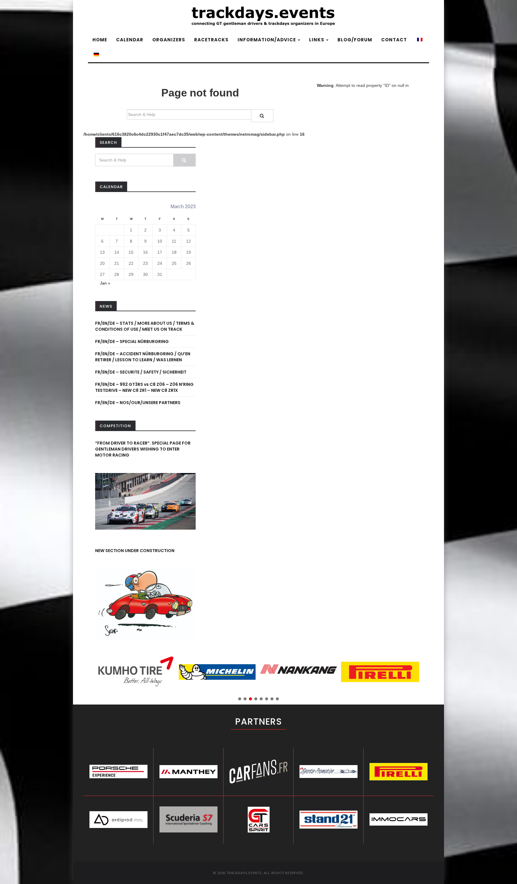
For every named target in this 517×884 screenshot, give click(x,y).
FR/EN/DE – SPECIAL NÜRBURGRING (132, 341)
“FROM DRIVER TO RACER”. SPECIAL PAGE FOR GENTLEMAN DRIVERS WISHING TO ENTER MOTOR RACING (143, 449)
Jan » (105, 283)
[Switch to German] (96, 54)
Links (317, 40)
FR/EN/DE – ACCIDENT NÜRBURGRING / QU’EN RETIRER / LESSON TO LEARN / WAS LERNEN (142, 357)
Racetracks (211, 40)
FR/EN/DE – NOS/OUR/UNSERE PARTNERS (137, 403)
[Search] (262, 115)
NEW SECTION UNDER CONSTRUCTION (134, 551)
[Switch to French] (419, 39)
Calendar (129, 40)
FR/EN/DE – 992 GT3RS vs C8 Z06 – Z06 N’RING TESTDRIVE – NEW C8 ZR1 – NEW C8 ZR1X (144, 387)
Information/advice (267, 40)
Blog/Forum (354, 40)
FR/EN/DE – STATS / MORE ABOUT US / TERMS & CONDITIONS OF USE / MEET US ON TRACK (144, 326)
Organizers (168, 40)
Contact (394, 40)
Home (99, 40)
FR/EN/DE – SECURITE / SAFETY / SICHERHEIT (140, 372)
